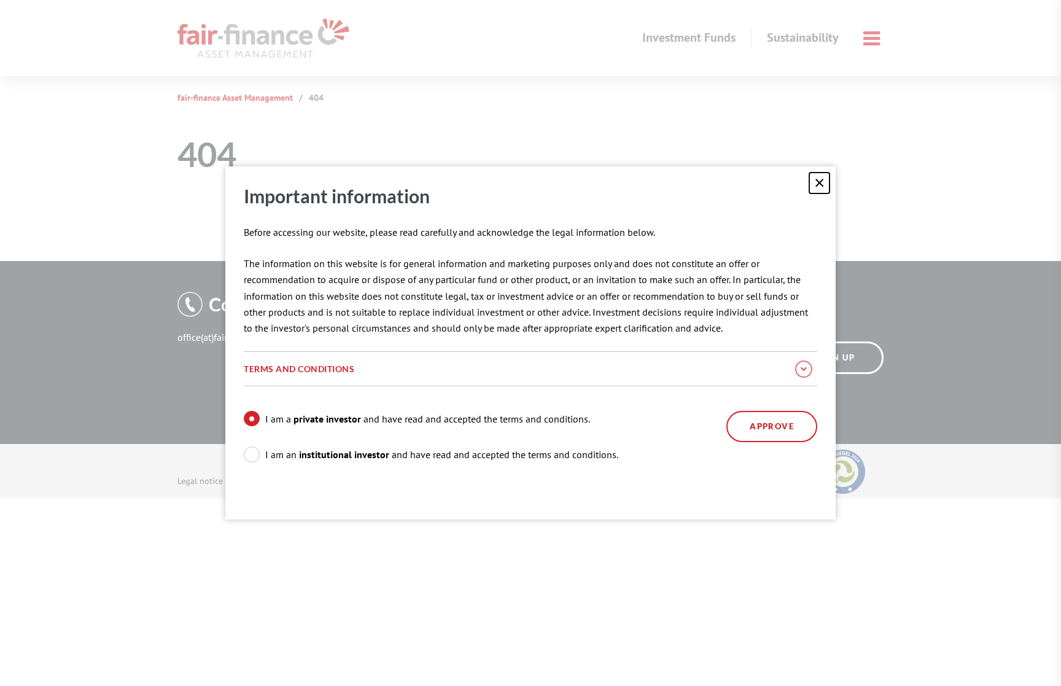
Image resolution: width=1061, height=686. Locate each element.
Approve (772, 426)
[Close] (819, 183)
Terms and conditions (299, 369)
